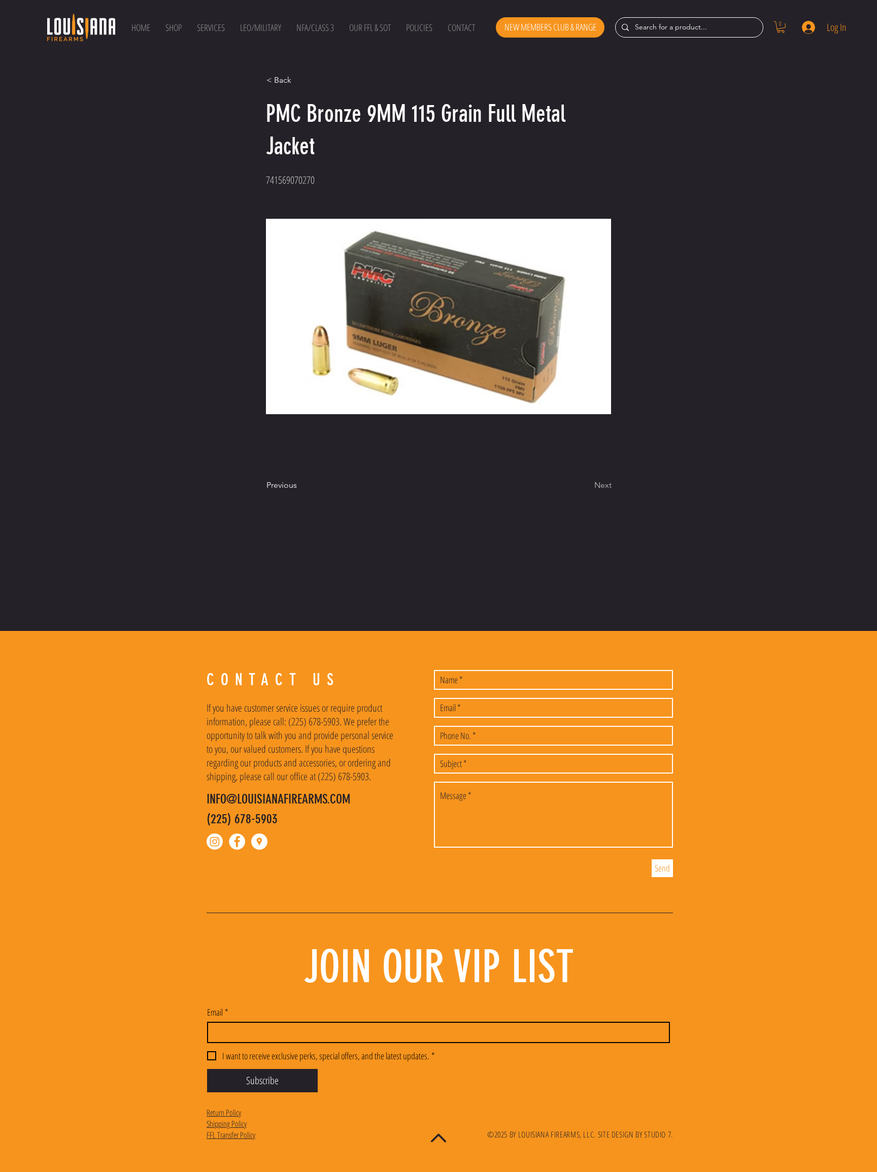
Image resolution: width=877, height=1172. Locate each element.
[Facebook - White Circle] (237, 841)
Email (217, 1012)
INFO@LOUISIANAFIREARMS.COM (278, 799)
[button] (173, 27)
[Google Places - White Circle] (259, 841)
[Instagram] (215, 841)
